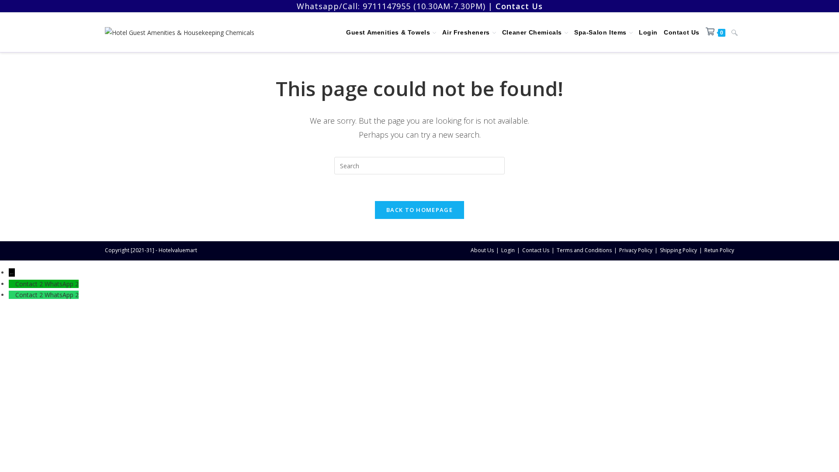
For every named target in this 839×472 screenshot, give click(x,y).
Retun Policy (719, 250)
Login (508, 250)
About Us (482, 250)
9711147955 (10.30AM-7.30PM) (424, 6)
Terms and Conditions (584, 250)
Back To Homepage (419, 210)
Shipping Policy (678, 250)
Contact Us (535, 250)
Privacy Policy (635, 250)
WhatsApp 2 (62, 284)
